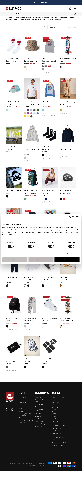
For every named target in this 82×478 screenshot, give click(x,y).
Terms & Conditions (39, 417)
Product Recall (24, 403)
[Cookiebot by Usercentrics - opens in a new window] (71, 217)
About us (38, 397)
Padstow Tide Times (57, 422)
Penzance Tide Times (57, 429)
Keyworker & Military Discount (26, 421)
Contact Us (22, 411)
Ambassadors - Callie (40, 410)
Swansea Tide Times (57, 434)
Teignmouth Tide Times (58, 439)
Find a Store (23, 397)
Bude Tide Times (58, 397)
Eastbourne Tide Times (57, 404)
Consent (67, 260)
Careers (38, 414)
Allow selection (41, 260)
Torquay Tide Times (59, 442)
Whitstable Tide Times (57, 446)
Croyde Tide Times (58, 400)
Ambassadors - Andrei (40, 405)
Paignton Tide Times (59, 426)
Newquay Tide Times (57, 417)
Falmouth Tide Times (57, 408)
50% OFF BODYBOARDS (41, 3)
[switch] (31, 246)
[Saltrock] (13, 8)
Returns (21, 406)
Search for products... (13, 14)
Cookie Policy (40, 421)
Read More (58, 20)
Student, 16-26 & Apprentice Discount (25, 416)
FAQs (20, 408)
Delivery (22, 400)
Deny (15, 260)
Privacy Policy (40, 424)
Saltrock (16, 463)
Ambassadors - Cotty (40, 401)
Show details (71, 254)
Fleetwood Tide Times (57, 413)
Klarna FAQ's (39, 427)
